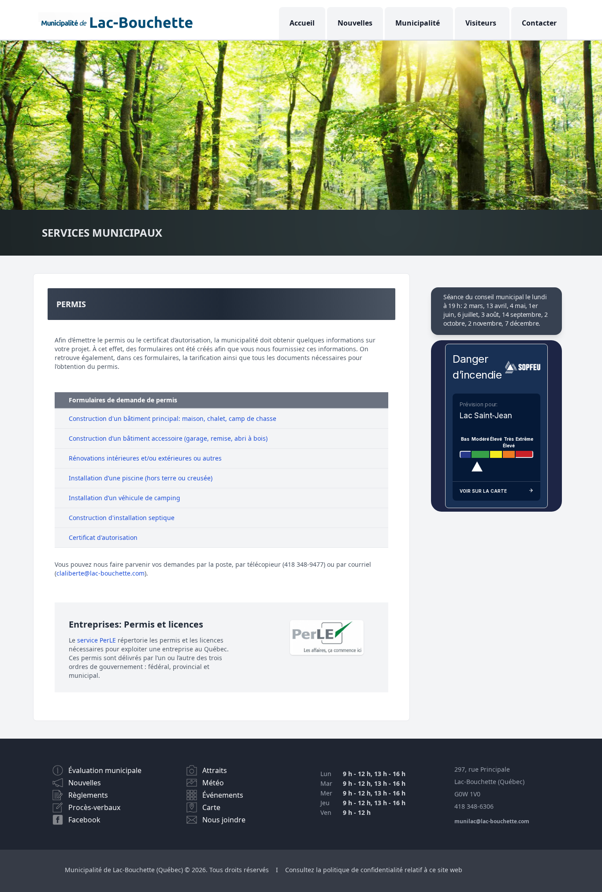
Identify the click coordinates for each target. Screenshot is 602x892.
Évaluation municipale (104, 770)
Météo (213, 783)
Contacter (539, 23)
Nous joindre (223, 820)
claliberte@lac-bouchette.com (100, 573)
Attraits (214, 770)
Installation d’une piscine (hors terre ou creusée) (140, 478)
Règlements (88, 795)
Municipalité (417, 23)
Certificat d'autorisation (103, 537)
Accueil (302, 23)
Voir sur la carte (483, 491)
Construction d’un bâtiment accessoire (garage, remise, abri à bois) (168, 438)
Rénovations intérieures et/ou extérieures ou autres (145, 458)
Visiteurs (480, 23)
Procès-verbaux (94, 807)
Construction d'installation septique (122, 517)
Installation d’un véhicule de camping (124, 498)
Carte (211, 807)
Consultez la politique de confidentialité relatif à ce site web (373, 870)
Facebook (84, 820)
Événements (222, 795)
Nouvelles (355, 23)
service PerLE (96, 640)
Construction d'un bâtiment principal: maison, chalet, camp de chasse (172, 418)
